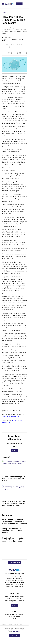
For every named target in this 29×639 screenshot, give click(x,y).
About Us (4, 624)
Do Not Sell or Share (18, 624)
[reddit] (17, 53)
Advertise (9, 624)
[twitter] (14, 53)
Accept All (14, 635)
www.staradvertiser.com (11, 417)
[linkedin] (12, 53)
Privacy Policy (16, 631)
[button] (3, 4)
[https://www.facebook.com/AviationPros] (13, 619)
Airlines (4, 12)
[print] (26, 53)
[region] (14, 632)
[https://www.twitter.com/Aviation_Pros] (15, 619)
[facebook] (9, 53)
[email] (20, 53)
